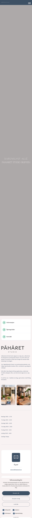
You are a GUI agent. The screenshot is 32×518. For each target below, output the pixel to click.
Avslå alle (16, 504)
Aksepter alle (16, 493)
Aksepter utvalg (16, 499)
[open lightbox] (8, 395)
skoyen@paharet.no (16, 470)
